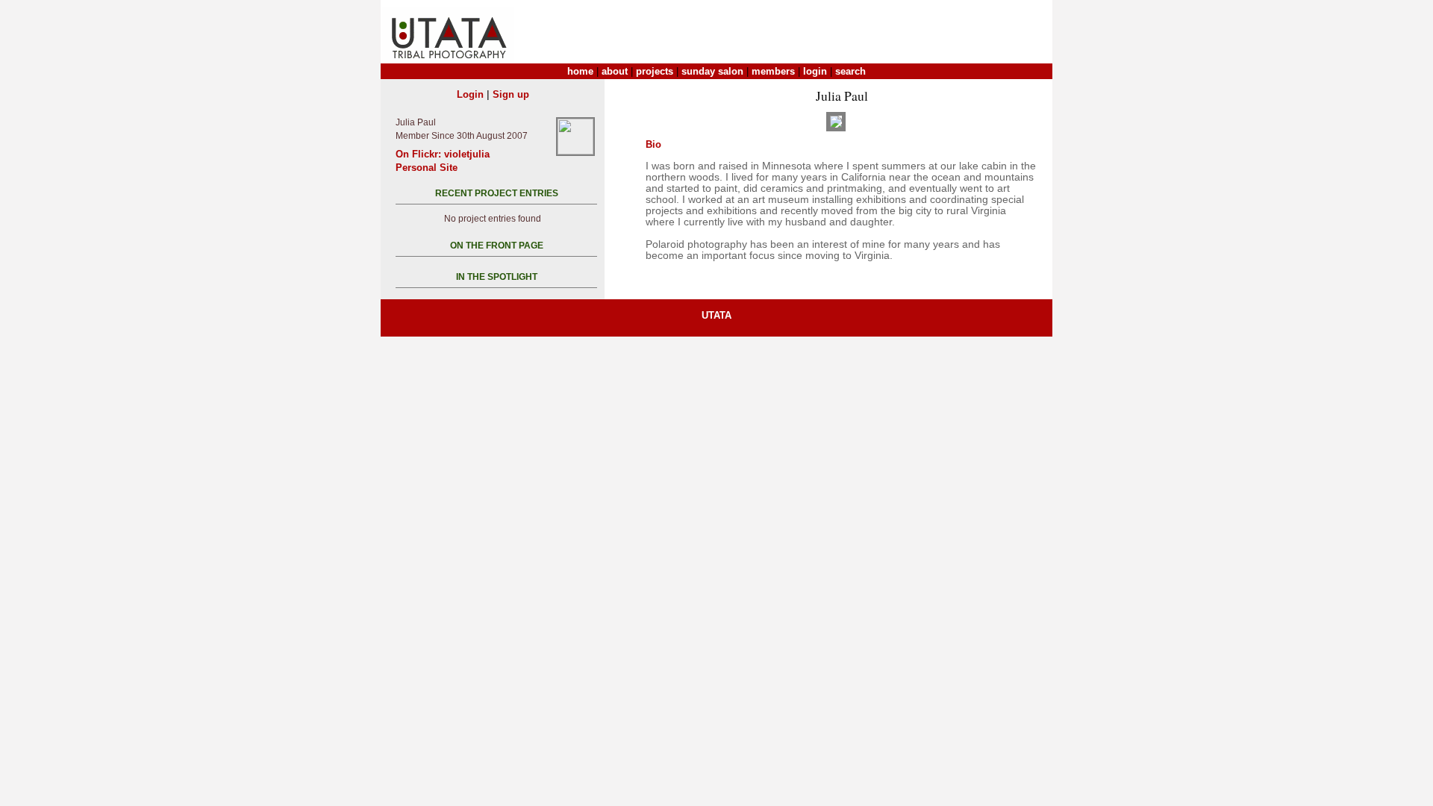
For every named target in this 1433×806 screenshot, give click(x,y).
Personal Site (427, 167)
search (850, 71)
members (773, 71)
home (580, 71)
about (615, 71)
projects (654, 71)
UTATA (716, 315)
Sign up (511, 94)
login (815, 71)
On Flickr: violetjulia (443, 154)
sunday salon (712, 71)
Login (470, 94)
